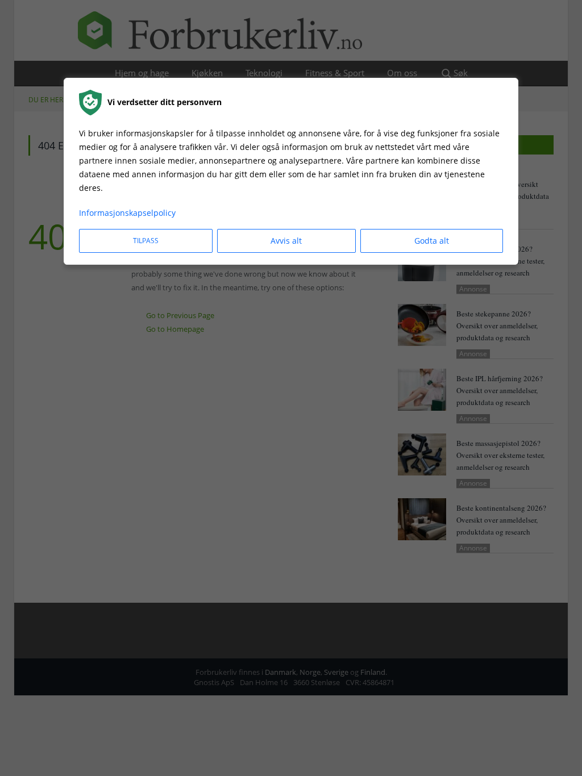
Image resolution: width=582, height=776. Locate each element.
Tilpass (146, 240)
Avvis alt (286, 240)
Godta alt (431, 240)
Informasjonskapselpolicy (127, 212)
